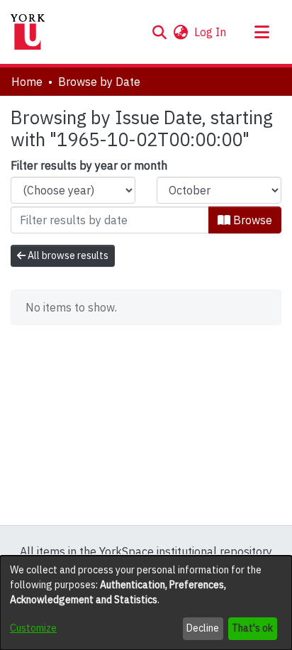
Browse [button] (251, 220)
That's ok (252, 628)
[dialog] (146, 603)
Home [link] (27, 82)
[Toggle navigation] (261, 31)
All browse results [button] (67, 255)
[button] (159, 31)
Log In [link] (211, 32)
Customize (33, 628)
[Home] (28, 32)
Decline (202, 628)
